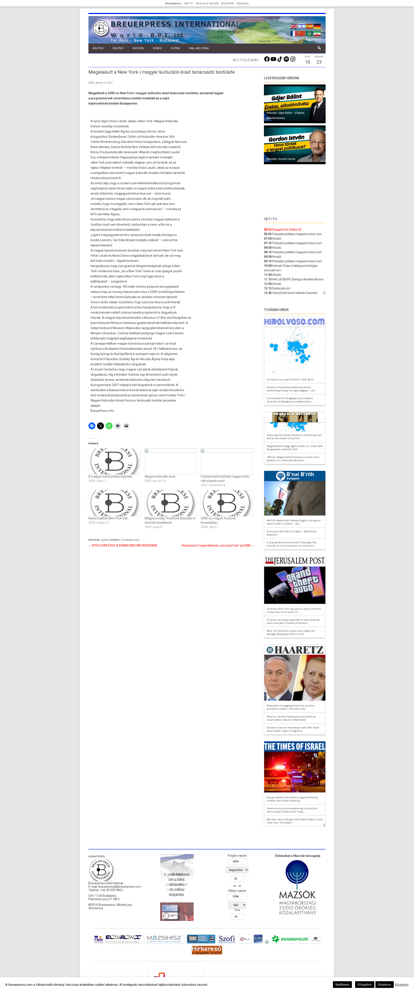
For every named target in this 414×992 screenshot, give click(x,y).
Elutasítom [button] (384, 984)
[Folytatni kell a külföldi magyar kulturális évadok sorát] (227, 461)
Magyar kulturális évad (160, 476)
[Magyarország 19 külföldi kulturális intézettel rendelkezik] (171, 503)
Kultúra (138, 48)
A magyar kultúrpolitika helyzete (110, 476)
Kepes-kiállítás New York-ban (108, 518)
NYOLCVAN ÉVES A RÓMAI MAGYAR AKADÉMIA (122, 545)
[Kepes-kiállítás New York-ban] (114, 503)
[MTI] (245, 943)
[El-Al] (124, 943)
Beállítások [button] (342, 984)
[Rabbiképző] (267, 943)
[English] (294, 26)
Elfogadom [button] (365, 984)
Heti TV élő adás (246, 60)
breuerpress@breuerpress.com (119, 886)
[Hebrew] (302, 26)
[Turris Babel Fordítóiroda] (201, 943)
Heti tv (270, 219)
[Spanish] (310, 26)
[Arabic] (310, 33)
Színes (157, 48)
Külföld (118, 48)
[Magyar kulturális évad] (171, 461)
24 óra (175, 48)
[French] (294, 33)
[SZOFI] (227, 943)
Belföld (98, 48)
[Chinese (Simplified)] (302, 33)
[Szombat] (258, 943)
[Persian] (317, 33)
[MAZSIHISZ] (164, 943)
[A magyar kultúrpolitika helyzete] (114, 461)
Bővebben (402, 985)
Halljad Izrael (199, 48)
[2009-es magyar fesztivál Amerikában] (227, 503)
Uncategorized (130, 539)
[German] (317, 26)
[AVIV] (98, 943)
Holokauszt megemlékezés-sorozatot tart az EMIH (218, 545)
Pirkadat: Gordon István (281, 159)
